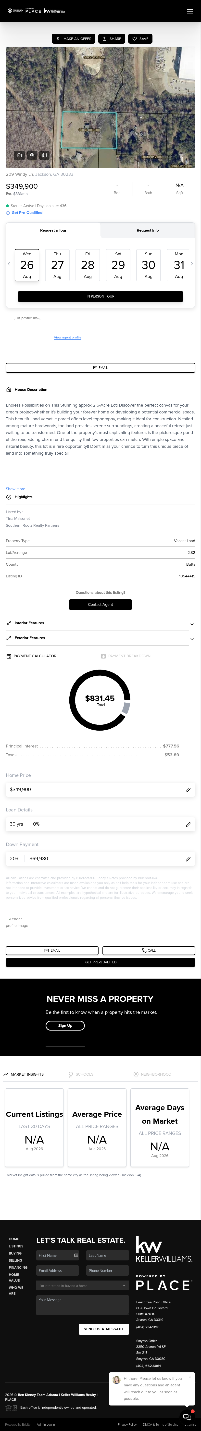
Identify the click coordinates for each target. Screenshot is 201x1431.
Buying (15, 1253)
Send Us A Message (104, 1329)
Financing (18, 1268)
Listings (16, 1246)
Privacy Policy (127, 1425)
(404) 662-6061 (148, 1366)
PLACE (10, 1400)
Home (14, 1239)
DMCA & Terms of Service (160, 1425)
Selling (15, 1260)
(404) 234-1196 (148, 1327)
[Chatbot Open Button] (187, 1417)
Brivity (26, 1425)
